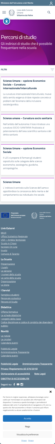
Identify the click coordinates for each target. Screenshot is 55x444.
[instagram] (22, 384)
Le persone (6, 271)
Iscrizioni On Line (9, 247)
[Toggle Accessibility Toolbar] (6, 21)
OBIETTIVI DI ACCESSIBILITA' (15, 378)
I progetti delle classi (11, 319)
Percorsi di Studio (9, 301)
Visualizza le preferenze (28, 434)
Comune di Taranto (10, 254)
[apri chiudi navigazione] (4, 12)
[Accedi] (51, 2)
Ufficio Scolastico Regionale (14, 236)
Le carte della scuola (11, 278)
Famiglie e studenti (10, 294)
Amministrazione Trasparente (15, 352)
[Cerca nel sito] (49, 13)
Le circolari (6, 339)
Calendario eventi (9, 343)
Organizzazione (8, 281)
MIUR (3, 233)
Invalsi (4, 250)
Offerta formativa (9, 312)
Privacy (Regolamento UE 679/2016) (19, 368)
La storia (5, 285)
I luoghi (4, 267)
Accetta (27, 418)
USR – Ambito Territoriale (13, 240)
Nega (27, 426)
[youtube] (18, 384)
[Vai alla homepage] (12, 12)
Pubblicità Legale (9, 348)
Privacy (24, 440)
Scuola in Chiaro (8, 243)
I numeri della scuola (11, 274)
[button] (50, 391)
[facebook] (14, 384)
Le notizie (5, 336)
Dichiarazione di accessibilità (15, 373)
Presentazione (8, 264)
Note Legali (40, 373)
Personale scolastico (11, 298)
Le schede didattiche (11, 315)
